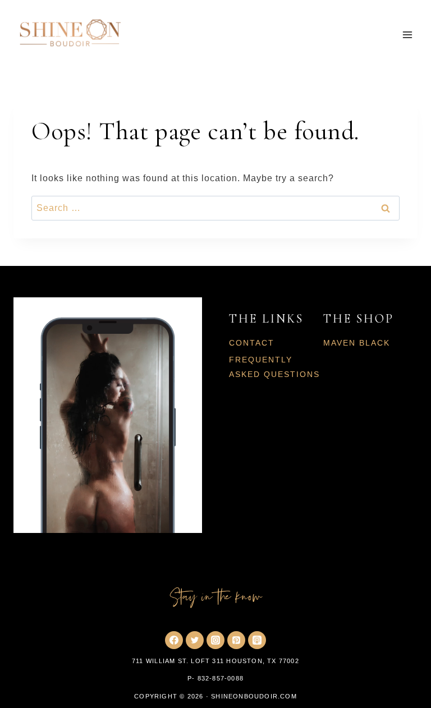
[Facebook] (174, 640)
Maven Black (356, 342)
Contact (251, 342)
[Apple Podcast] (257, 640)
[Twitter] (195, 640)
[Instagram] (215, 640)
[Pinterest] (236, 640)
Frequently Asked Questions (274, 366)
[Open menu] (407, 35)
